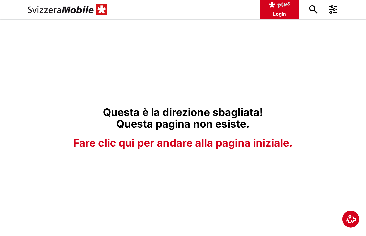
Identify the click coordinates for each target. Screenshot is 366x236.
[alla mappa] (350, 219)
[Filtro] (333, 9)
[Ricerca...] (313, 9)
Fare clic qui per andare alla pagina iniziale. (183, 142)
